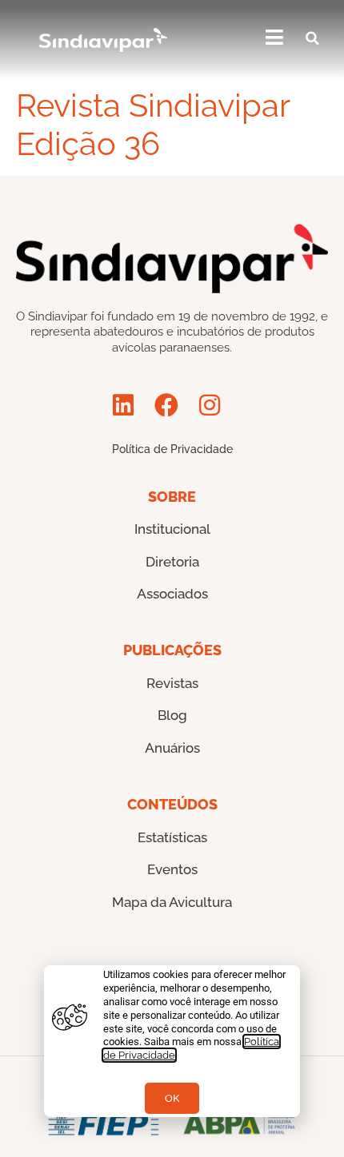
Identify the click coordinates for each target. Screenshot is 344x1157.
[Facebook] (166, 405)
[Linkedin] (123, 405)
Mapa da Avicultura (172, 902)
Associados (172, 594)
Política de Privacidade (172, 449)
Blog (172, 715)
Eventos (172, 869)
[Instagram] (209, 405)
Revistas (172, 683)
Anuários (172, 748)
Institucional (172, 529)
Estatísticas (172, 837)
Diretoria (172, 562)
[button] (313, 38)
